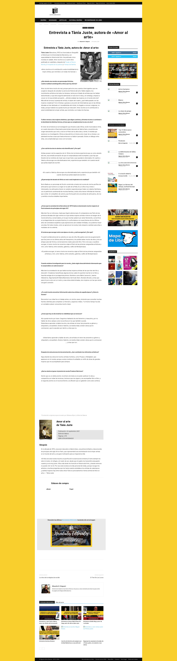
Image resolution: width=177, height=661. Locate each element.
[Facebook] (41, 566)
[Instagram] (133, 3)
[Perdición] (112, 144)
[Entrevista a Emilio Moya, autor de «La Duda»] (93, 613)
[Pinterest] (49, 566)
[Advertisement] (71, 398)
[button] (135, 20)
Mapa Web (110, 659)
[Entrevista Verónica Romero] (49, 633)
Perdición (121, 141)
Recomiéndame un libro (93, 20)
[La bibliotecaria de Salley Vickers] (112, 155)
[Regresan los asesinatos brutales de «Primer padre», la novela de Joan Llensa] (93, 633)
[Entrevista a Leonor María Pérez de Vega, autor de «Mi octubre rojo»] (71, 613)
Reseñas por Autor (71, 3)
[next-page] (43, 648)
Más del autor (60, 602)
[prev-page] (40, 648)
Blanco (120, 100)
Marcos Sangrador (123, 143)
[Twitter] (136, 3)
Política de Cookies (133, 659)
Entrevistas (53, 24)
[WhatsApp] (54, 566)
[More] (71, 566)
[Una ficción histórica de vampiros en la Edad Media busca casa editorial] (71, 633)
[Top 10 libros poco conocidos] (112, 133)
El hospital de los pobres (54, 64)
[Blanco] (112, 103)
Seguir (134, 52)
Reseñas (43, 20)
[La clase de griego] (112, 114)
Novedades (53, 20)
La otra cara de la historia (127, 163)
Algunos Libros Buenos (124, 91)
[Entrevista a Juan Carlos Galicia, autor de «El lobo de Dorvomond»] (49, 613)
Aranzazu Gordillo (122, 176)
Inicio (40, 24)
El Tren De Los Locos (96, 577)
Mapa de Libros (90, 3)
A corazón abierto (124, 174)
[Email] (62, 566)
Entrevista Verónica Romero (47, 641)
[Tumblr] (66, 566)
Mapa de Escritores (100, 3)
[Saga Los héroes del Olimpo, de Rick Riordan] (112, 188)
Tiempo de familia (70, 64)
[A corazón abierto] (112, 177)
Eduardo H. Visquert (85, 41)
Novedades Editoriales (59, 3)
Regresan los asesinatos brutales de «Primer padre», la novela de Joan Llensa (93, 642)
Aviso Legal (124, 659)
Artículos (63, 20)
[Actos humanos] (112, 92)
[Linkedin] (58, 566)
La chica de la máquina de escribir (49, 577)
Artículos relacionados (47, 602)
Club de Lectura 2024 (100, 659)
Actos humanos (124, 89)
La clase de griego (124, 111)
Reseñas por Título (81, 3)
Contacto (117, 659)
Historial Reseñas (75, 20)
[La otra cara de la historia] (112, 166)
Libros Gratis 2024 (110, 3)
